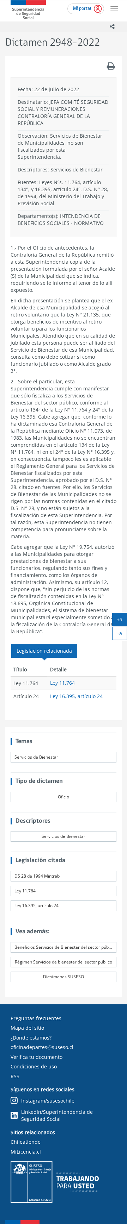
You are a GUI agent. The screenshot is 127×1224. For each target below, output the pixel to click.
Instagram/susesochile (47, 1100)
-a (122, 634)
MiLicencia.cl (26, 1151)
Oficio (63, 797)
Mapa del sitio (27, 1027)
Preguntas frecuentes (36, 1018)
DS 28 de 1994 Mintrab (37, 876)
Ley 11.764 (62, 682)
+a (122, 621)
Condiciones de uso (34, 1066)
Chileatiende (26, 1141)
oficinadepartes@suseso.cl (42, 1047)
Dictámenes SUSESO (63, 977)
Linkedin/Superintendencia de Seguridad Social (57, 1115)
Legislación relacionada (44, 650)
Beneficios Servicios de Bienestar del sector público (64, 947)
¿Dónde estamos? (31, 1037)
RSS (15, 1076)
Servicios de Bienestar (36, 757)
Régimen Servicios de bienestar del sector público (63, 962)
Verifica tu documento (36, 1057)
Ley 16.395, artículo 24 (76, 696)
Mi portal (82, 8)
